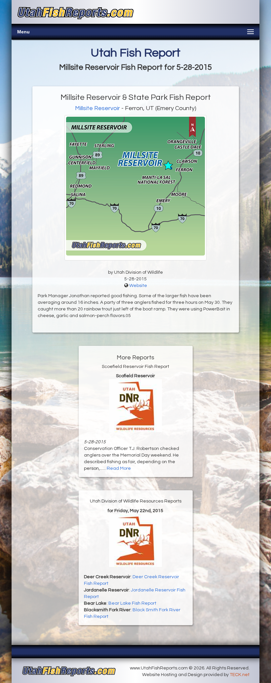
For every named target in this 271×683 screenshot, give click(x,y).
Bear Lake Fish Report (132, 603)
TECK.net (240, 674)
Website (138, 285)
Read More (119, 468)
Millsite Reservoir (97, 108)
